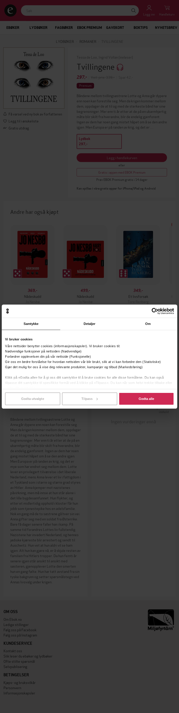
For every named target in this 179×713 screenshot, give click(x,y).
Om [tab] (148, 324)
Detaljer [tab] (90, 324)
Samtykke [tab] (31, 324)
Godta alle (146, 399)
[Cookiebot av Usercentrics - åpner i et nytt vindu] (155, 311)
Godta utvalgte (32, 399)
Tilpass (87, 399)
